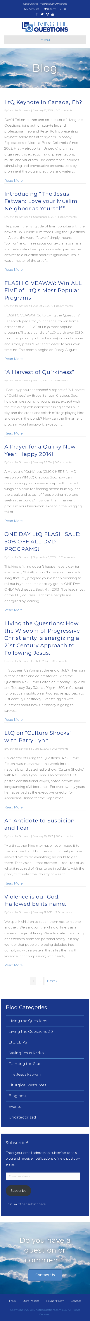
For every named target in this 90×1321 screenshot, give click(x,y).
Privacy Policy (55, 1300)
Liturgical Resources (27, 1085)
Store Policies (31, 1300)
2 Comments (63, 912)
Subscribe (18, 1190)
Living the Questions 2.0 (31, 1032)
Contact (76, 1300)
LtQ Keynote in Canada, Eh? (43, 102)
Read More (13, 180)
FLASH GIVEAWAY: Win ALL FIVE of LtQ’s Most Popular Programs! (43, 290)
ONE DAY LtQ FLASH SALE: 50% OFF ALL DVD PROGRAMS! (42, 541)
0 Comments (64, 110)
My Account (31, 8)
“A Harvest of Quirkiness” (39, 372)
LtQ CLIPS (18, 1042)
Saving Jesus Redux (26, 1053)
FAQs (12, 1300)
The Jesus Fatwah (25, 1074)
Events (15, 1107)
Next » (52, 981)
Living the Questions (28, 1021)
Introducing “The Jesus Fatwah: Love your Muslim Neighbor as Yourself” (41, 201)
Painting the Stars (25, 1064)
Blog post (18, 1096)
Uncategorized (22, 1117)
